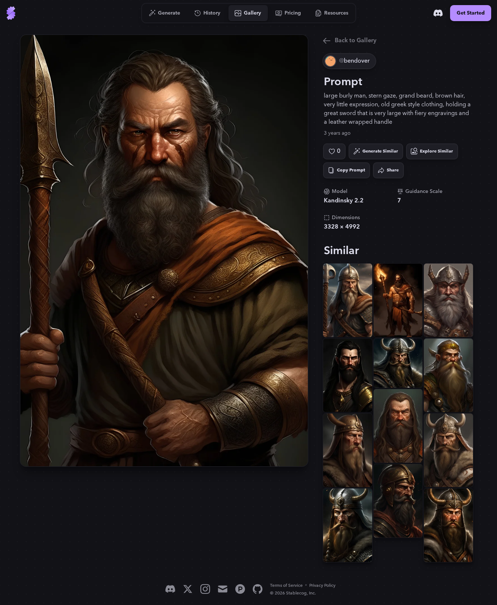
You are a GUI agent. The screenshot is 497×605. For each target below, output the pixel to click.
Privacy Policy (322, 585)
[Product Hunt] (240, 589)
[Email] (222, 589)
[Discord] (438, 13)
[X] (187, 589)
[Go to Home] (11, 13)
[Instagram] (205, 589)
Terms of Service (286, 585)
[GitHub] (257, 589)
